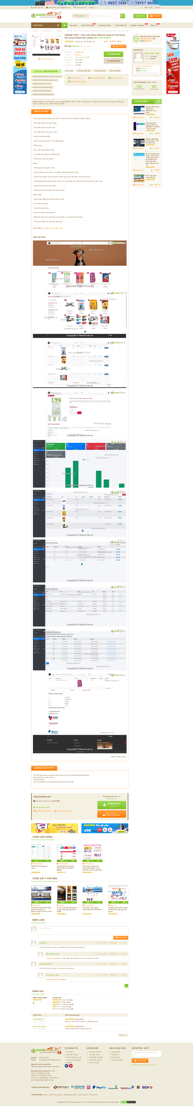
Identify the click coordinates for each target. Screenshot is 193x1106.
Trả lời (114, 943)
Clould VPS (115, 1054)
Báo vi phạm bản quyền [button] (64, 811)
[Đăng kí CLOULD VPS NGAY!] (96, 3)
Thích (121, 943)
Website (78, 55)
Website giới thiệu (70, 1095)
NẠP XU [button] (141, 16)
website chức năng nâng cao (43, 94)
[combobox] (80, 15)
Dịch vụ (153, 25)
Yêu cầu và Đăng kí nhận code (144, 1065)
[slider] (69, 41)
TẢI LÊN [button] (156, 16)
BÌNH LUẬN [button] (121, 938)
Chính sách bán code (74, 1057)
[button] (111, 805)
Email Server (115, 1057)
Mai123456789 (38, 1019)
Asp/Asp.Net (79, 52)
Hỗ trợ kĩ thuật (115, 71)
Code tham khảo (105, 25)
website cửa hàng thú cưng (42, 87)
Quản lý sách (83, 1095)
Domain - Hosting (138, 25)
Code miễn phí (120, 25)
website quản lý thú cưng (41, 83)
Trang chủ (34, 31)
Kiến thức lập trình (79, 7)
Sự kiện (91, 7)
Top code (73, 25)
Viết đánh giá (90, 41)
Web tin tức (94, 1095)
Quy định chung (72, 1054)
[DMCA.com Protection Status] (127, 1102)
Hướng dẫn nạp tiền (96, 1057)
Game (45, 1095)
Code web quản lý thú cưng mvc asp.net (47, 76)
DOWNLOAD (114, 54)
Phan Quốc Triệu (52, 954)
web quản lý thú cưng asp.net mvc (45, 80)
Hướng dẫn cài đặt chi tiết (54, 228)
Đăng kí (158, 7)
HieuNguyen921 (46, 964)
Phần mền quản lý (55, 1095)
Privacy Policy (87, 1102)
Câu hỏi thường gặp (73, 1060)
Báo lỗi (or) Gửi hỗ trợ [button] (43, 811)
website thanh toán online (42, 91)
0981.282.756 (38, 7)
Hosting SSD (115, 1052)
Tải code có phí (99, 71)
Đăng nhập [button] (148, 7)
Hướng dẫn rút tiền (95, 1060)
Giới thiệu (69, 1052)
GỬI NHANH (141, 1060)
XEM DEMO (114, 61)
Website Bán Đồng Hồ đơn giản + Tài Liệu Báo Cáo (152, 141)
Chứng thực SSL (117, 1060)
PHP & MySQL (38, 864)
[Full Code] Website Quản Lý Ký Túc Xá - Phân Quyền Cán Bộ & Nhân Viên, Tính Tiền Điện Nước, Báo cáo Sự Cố (152, 159)
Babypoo (43, 943)
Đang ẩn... (144, 68)
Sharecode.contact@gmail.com (59, 7)
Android (61, 905)
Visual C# (36, 905)
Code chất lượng (87, 25)
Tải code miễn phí (83, 71)
